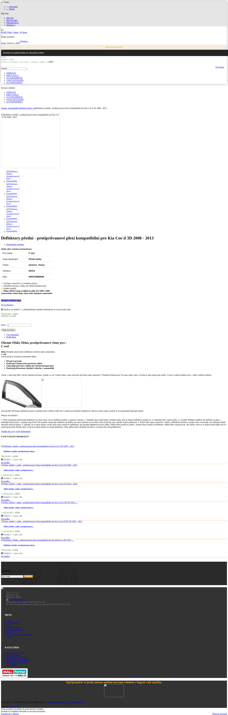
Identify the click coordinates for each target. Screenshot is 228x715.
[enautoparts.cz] (6, 30)
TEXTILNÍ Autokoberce (16, 662)
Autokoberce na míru (15, 653)
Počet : (4, 325)
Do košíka (5, 462)
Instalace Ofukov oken (11, 300)
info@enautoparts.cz (17, 600)
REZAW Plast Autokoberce (18, 660)
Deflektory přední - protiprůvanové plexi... (19, 451)
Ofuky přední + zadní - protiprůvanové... (19, 470)
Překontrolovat (12, 23)
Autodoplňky (11, 665)
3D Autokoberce (13, 655)
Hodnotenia (11, 337)
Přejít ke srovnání (219, 714)
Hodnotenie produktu (15, 244)
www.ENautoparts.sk (56, 702)
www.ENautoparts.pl (76, 702)
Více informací (7, 305)
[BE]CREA (14, 707)
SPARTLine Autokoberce (17, 658)
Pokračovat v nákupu (10, 714)
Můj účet (10, 18)
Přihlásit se (10, 25)
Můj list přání (11, 20)
